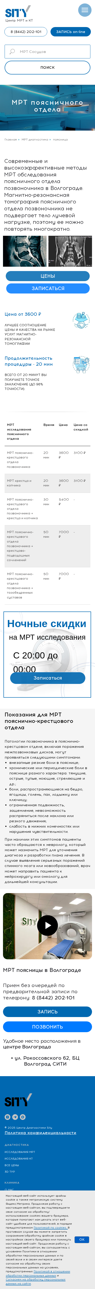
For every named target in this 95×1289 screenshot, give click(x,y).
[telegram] (15, 1117)
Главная (11, 139)
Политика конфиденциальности (40, 1132)
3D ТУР (10, 1171)
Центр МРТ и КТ (19, 20)
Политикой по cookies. (51, 1227)
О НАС (9, 1189)
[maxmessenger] (23, 1117)
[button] (70, 31)
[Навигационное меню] (85, 10)
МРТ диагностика (35, 139)
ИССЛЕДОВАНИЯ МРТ (20, 1152)
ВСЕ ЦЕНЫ (12, 1165)
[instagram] (7, 1117)
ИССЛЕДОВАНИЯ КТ (19, 1158)
